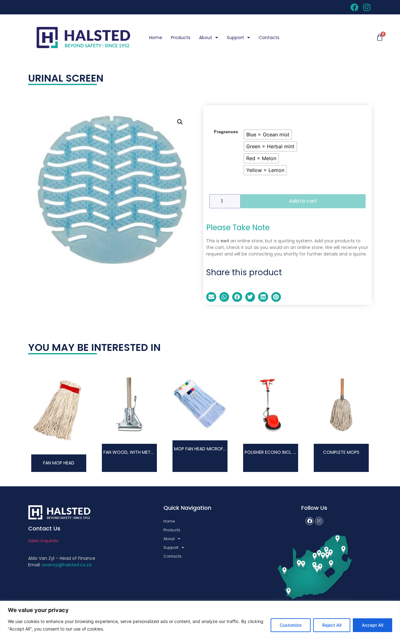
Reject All (331, 625)
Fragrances (226, 131)
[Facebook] (310, 521)
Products (180, 37)
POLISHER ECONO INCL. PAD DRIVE (280, 452)
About (205, 37)
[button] (180, 122)
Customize (291, 625)
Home (155, 37)
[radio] (268, 134)
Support (235, 37)
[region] (200, 619)
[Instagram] (319, 521)
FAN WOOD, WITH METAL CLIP (134, 452)
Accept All (372, 625)
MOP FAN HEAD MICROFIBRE (202, 449)
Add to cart (303, 201)
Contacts (269, 37)
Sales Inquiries (43, 541)
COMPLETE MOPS (341, 452)
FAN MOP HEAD (58, 463)
